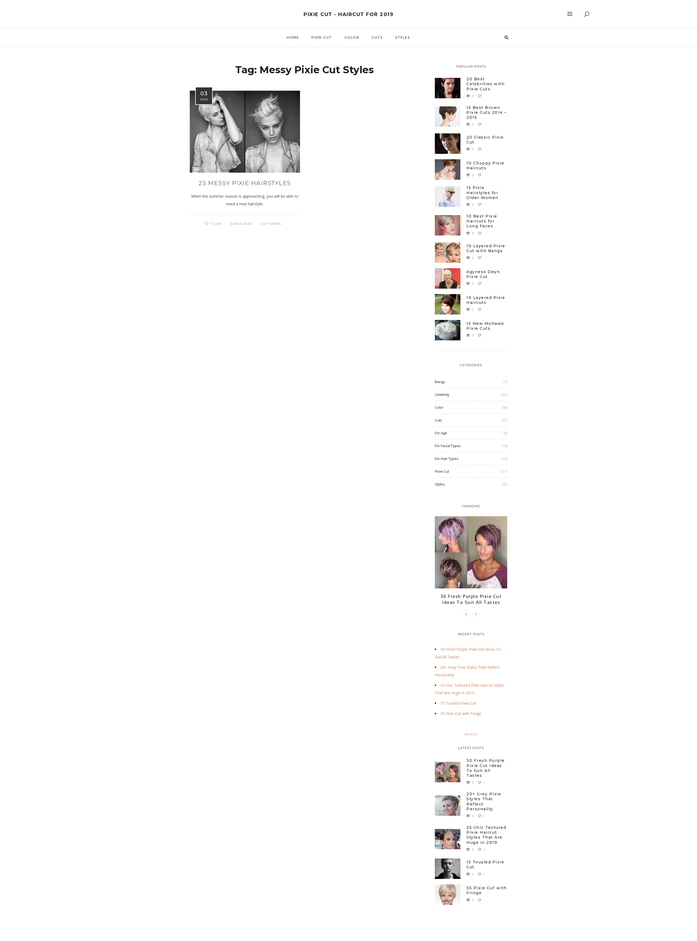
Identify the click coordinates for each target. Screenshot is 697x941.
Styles (402, 37)
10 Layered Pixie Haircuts (485, 300)
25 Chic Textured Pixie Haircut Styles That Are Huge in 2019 (486, 835)
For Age (441, 432)
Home (293, 37)
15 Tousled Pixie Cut (458, 703)
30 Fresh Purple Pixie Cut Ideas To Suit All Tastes (471, 599)
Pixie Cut (321, 37)
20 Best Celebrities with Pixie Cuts (485, 84)
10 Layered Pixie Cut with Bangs (485, 248)
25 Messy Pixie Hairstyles (245, 183)
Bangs (440, 381)
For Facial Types (448, 445)
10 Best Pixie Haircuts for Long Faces (481, 221)
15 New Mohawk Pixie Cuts (485, 326)
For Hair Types (446, 458)
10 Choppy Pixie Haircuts (485, 165)
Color (351, 37)
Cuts (377, 37)
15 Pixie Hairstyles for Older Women (482, 192)
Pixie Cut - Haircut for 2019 (348, 14)
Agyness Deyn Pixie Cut (483, 274)
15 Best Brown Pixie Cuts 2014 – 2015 (486, 112)
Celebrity (442, 394)
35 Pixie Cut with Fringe (460, 713)
